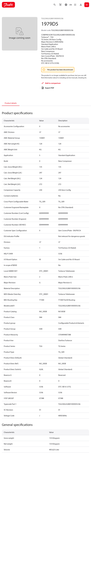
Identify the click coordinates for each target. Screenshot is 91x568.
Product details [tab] (11, 103)
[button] (67, 4)
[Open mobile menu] (86, 4)
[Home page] (8, 5)
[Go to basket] (60, 4)
